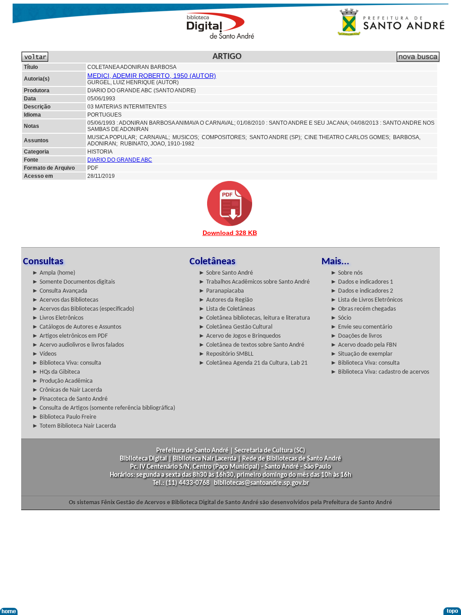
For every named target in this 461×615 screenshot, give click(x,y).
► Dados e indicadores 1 (361, 282)
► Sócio (340, 318)
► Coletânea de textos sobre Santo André (251, 345)
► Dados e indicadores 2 (361, 291)
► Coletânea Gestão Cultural (235, 327)
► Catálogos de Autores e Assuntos (76, 327)
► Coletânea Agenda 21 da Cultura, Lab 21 (253, 363)
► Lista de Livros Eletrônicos (366, 300)
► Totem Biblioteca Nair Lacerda (74, 426)
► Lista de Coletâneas (227, 309)
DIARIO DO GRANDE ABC (119, 160)
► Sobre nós (346, 273)
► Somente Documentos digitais (73, 282)
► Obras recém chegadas (363, 309)
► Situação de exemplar (361, 354)
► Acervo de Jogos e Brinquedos (239, 336)
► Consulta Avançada (59, 291)
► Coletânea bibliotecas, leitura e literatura (254, 318)
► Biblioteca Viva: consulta (66, 363)
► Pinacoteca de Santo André (70, 399)
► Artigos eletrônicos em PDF (70, 336)
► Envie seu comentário (361, 327)
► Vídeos (44, 354)
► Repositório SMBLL (226, 354)
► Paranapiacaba (221, 291)
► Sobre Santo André (226, 273)
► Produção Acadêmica (62, 381)
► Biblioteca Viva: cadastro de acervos (379, 372)
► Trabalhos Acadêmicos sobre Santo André (254, 282)
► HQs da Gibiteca (56, 372)
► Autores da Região (226, 300)
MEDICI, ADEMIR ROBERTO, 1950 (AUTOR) (151, 75)
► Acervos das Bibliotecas (65, 300)
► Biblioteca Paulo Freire (64, 417)
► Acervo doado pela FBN (363, 345)
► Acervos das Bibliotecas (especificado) (83, 309)
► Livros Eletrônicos (57, 318)
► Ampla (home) (53, 273)
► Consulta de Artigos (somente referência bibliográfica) (103, 408)
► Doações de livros (356, 336)
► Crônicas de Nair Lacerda (67, 390)
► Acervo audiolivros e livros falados (78, 345)
